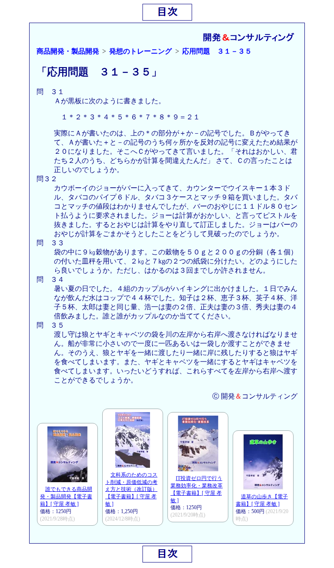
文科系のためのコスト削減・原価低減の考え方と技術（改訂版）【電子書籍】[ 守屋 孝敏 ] (131, 489)
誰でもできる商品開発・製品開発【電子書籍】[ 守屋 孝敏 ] (66, 496)
